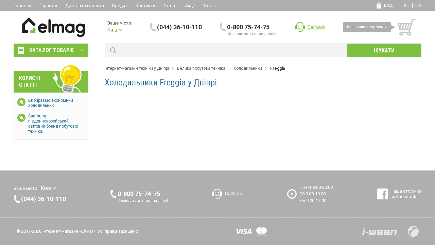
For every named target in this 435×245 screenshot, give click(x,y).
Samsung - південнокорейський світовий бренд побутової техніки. (53, 124)
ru (407, 5)
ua (418, 5)
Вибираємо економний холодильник (50, 103)
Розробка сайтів (379, 231)
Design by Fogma (413, 231)
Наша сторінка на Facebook (405, 194)
